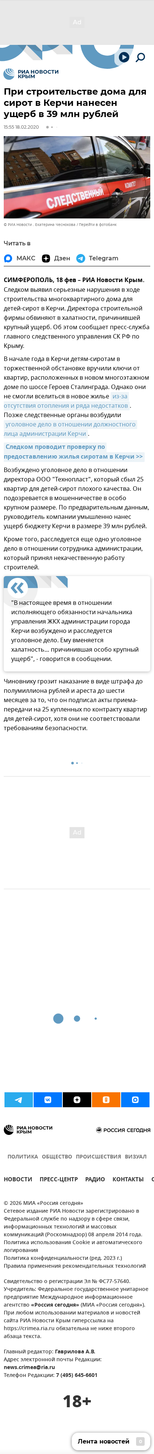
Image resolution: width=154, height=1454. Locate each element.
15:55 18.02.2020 (21, 127)
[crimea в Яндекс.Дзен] (77, 1099)
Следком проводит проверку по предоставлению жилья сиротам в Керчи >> (73, 452)
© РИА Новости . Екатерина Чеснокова (40, 224)
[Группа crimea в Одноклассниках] (106, 1099)
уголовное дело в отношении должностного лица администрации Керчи (70, 429)
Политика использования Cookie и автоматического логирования (73, 1247)
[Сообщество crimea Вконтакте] (48, 1099)
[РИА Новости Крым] (30, 74)
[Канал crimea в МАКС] (135, 1099)
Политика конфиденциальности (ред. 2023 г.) (63, 1258)
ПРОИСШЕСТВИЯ (98, 1157)
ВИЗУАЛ (136, 1157)
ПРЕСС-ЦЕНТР (59, 1180)
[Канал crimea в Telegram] (18, 1099)
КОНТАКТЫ (128, 1180)
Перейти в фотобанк (98, 224)
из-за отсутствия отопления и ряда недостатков (66, 401)
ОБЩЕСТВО (57, 1157)
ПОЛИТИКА (22, 1157)
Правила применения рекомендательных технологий (75, 1266)
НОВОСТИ (18, 1180)
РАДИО (95, 1180)
